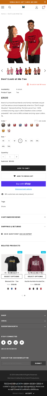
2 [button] (24, 295)
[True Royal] (11, 288)
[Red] (41, 288)
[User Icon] (36, 7)
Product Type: (6, 92)
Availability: (5, 89)
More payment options (23, 189)
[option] (23, 40)
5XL (9, 146)
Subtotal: (4, 161)
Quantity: (4, 153)
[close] (45, 2)
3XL (37, 141)
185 (6, 194)
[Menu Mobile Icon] (2, 7)
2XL (31, 141)
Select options (11, 276)
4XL (3, 146)
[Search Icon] (9, 7)
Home (3, 14)
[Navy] (37, 288)
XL (26, 141)
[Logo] (23, 7)
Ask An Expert (26, 234)
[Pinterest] (22, 342)
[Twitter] (9, 342)
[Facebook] (3, 342)
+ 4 (17, 273)
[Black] (8, 288)
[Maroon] (15, 288)
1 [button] (22, 295)
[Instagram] (15, 342)
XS (3, 141)
